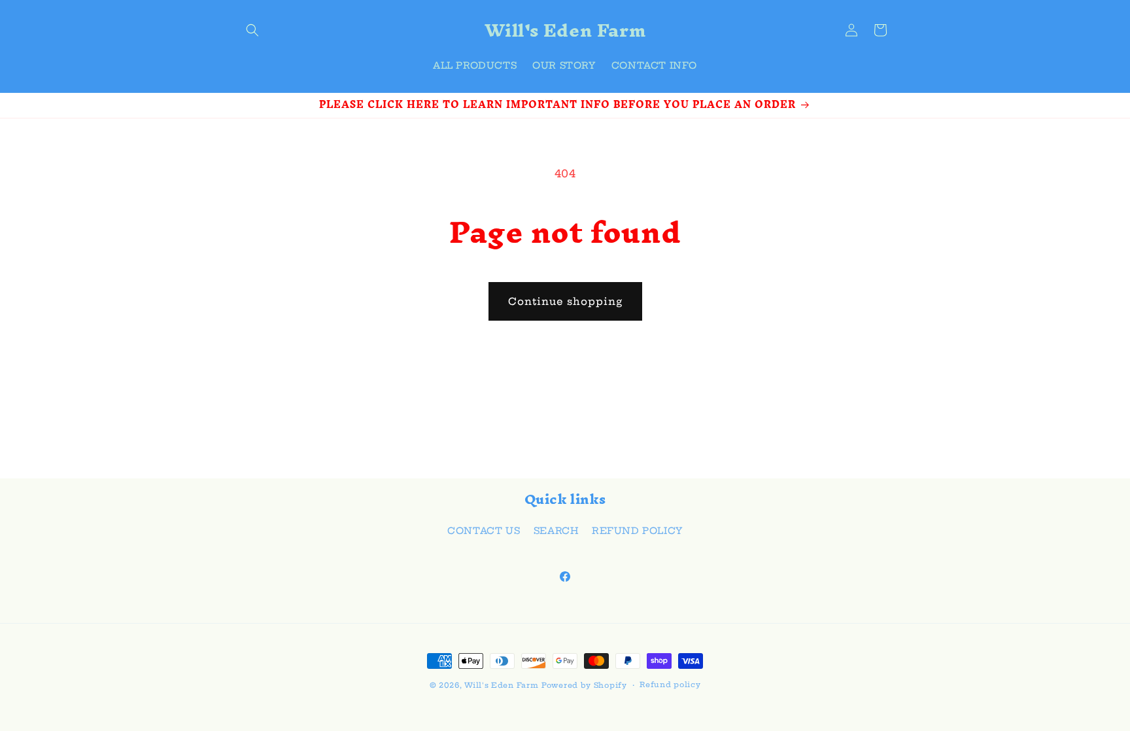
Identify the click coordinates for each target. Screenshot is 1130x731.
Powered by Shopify (584, 685)
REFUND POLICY (637, 531)
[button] (252, 30)
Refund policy (670, 684)
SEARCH (556, 531)
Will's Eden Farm (501, 685)
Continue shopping (565, 301)
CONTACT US (483, 531)
